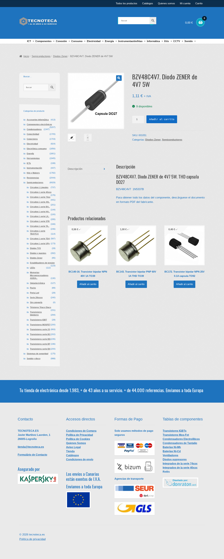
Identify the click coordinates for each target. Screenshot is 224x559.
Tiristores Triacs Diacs (40, 307)
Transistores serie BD (40, 339)
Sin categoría (36, 302)
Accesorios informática (38, 120)
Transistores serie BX (40, 349)
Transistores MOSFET (40, 325)
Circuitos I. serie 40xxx (40, 192)
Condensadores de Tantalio (180, 443)
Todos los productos (126, 3)
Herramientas (33, 158)
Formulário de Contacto (32, 454)
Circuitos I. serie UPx (40, 243)
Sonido (188, 41)
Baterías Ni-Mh (172, 447)
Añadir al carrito (161, 119)
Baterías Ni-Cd (172, 451)
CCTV (176, 41)
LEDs (32, 268)
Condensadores (34, 129)
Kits (166, 41)
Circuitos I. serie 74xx (40, 197)
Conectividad (33, 134)
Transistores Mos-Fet (176, 435)
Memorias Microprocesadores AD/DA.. (39, 275)
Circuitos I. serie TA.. (39, 226)
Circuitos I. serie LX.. (39, 216)
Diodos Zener (60, 56)
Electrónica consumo (37, 149)
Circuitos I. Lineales (39, 187)
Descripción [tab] (75, 168)
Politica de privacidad (32, 539)
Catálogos (147, 3)
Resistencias (33, 178)
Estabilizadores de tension (42, 263)
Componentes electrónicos (39, 124)
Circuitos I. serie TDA (40, 239)
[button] (119, 78)
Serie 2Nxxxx (36, 297)
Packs (33, 288)
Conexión (61, 41)
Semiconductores (41, 56)
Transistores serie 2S (40, 329)
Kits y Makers (33, 173)
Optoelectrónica (37, 283)
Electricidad (94, 41)
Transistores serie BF (40, 344)
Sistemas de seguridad (37, 354)
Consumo (76, 41)
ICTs (29, 163)
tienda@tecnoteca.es (31, 446)
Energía (109, 41)
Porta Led (34, 293)
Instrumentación (34, 168)
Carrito (199, 3)
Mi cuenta (185, 3)
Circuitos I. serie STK (40, 221)
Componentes (43, 41)
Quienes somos (166, 3)
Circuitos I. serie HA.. (40, 212)
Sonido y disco (33, 358)
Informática (153, 41)
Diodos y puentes (38, 253)
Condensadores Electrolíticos (181, 439)
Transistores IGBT (38, 320)
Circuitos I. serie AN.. (40, 202)
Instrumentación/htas (130, 41)
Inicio (26, 56)
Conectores (32, 139)
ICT (29, 41)
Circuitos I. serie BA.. (40, 207)
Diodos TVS (35, 248)
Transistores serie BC (40, 334)
